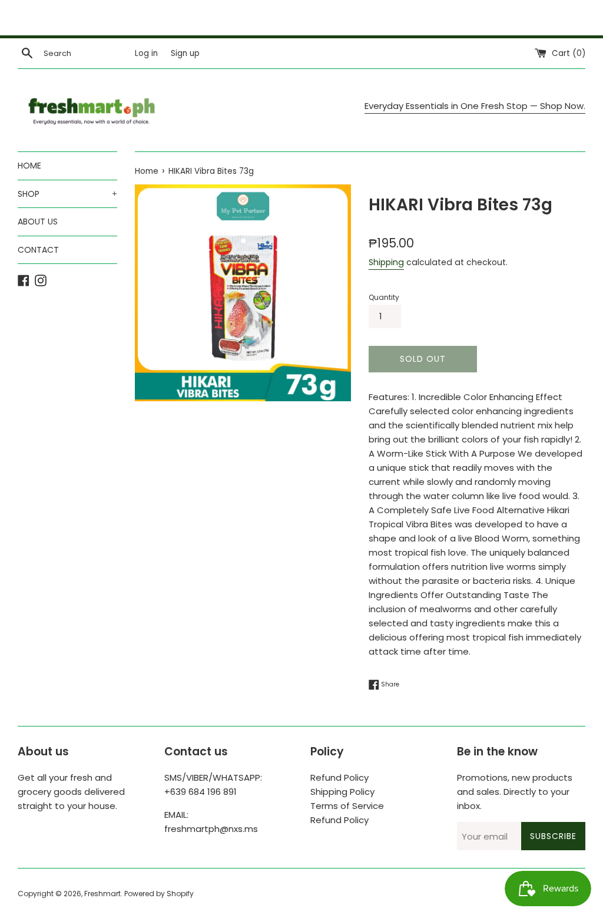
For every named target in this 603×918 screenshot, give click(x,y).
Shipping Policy (342, 791)
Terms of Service (347, 806)
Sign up (185, 53)
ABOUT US (38, 221)
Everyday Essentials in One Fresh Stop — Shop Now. (475, 106)
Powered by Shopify (159, 894)
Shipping (386, 262)
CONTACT (38, 250)
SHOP (67, 194)
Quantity (384, 297)
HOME (29, 165)
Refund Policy (339, 777)
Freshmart (102, 894)
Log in (146, 53)
